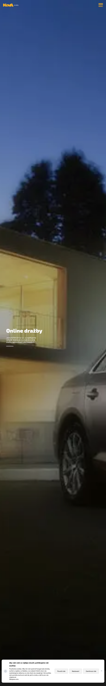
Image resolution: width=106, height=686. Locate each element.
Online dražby (24, 330)
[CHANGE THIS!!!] (102, 671)
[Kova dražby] (11, 6)
